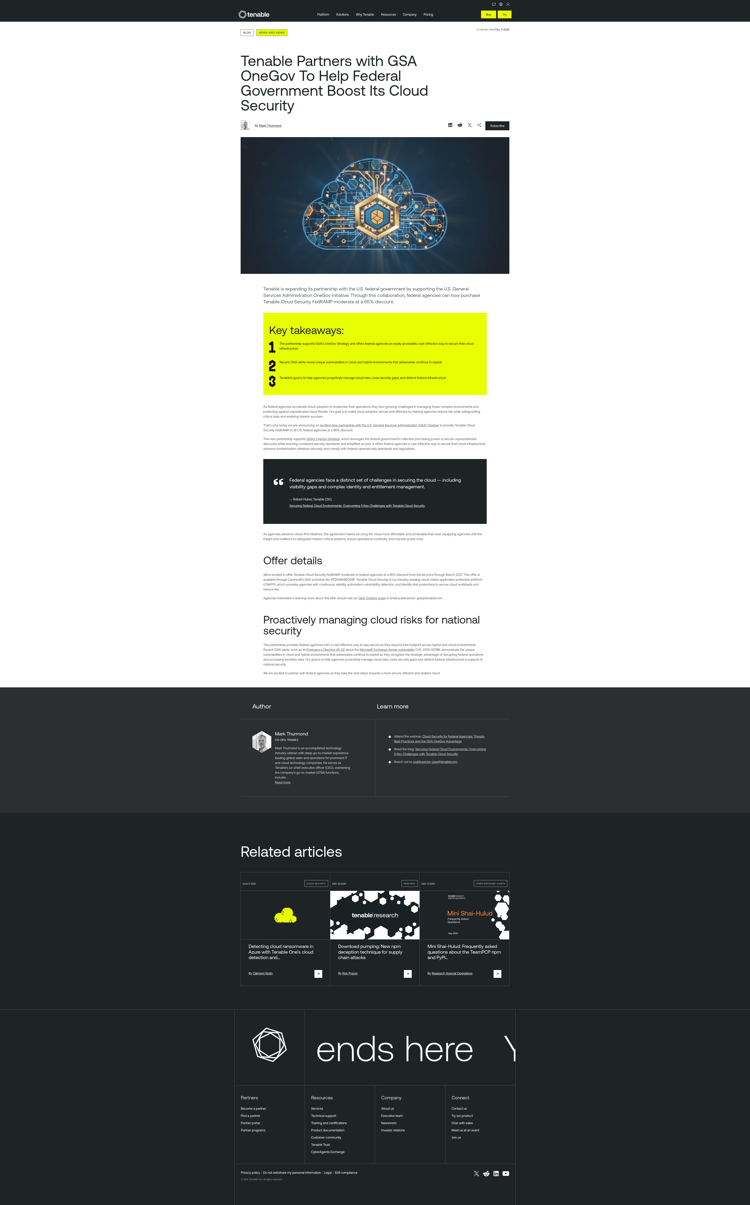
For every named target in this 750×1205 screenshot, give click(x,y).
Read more (282, 782)
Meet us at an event (465, 1130)
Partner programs (253, 1130)
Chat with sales (462, 1123)
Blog (247, 32)
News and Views (272, 32)
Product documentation (327, 1130)
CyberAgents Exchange (328, 1152)
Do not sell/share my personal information (292, 1172)
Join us (456, 1137)
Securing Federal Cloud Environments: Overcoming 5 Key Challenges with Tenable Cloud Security (357, 505)
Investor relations (393, 1130)
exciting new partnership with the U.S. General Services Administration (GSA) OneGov (379, 425)
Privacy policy (250, 1172)
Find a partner (250, 1115)
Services (317, 1108)
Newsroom (388, 1123)
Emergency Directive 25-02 (325, 649)
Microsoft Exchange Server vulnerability (387, 649)
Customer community (326, 1137)
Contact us (459, 1108)
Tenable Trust (320, 1144)
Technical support (323, 1115)
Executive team (392, 1115)
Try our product (462, 1115)
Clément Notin (263, 973)
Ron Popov (350, 973)
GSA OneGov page (372, 598)
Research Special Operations (452, 973)
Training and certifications (329, 1123)
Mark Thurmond (270, 125)
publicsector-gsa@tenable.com (435, 762)
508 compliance (346, 1172)
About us (387, 1108)
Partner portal (250, 1123)
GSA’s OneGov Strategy (323, 439)
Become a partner (253, 1108)
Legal (328, 1172)
